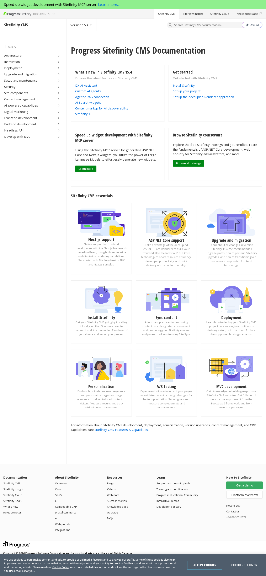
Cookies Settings (244, 565)
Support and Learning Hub (173, 483)
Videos (111, 489)
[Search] (170, 25)
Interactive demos (167, 501)
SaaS (58, 495)
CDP (57, 501)
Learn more (86, 169)
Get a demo (244, 485)
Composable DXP (66, 506)
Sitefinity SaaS (12, 501)
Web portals (62, 524)
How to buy (233, 505)
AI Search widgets (88, 102)
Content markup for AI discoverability (101, 108)
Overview (61, 483)
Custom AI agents (88, 91)
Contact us (233, 511)
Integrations (62, 530)
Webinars (113, 495)
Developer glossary (168, 506)
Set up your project (187, 91)
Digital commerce (65, 512)
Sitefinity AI (83, 114)
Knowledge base (117, 506)
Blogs (110, 483)
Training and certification (172, 489)
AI (56, 518)
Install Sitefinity (184, 85)
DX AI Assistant (86, 85)
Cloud (58, 489)
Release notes (12, 512)
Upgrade (112, 512)
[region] (133, 565)
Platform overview (244, 495)
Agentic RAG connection (92, 97)
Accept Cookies (204, 565)
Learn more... (108, 4)
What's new (10, 506)
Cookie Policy (60, 567)
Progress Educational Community (177, 495)
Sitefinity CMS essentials (92, 196)
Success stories (117, 501)
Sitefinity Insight (193, 14)
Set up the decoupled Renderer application (203, 97)
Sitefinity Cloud (219, 14)
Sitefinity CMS (166, 14)
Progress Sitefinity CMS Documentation (138, 50)
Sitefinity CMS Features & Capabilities (121, 429)
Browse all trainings (188, 163)
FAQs (110, 518)
